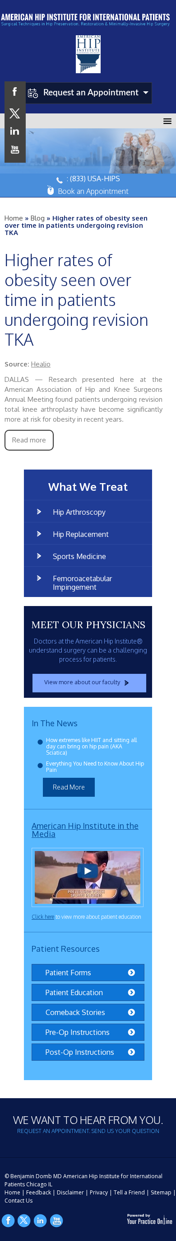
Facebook (8, 1220)
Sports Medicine (79, 556)
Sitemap (161, 1192)
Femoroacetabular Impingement (82, 583)
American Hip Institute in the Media (85, 830)
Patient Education (74, 992)
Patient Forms (68, 972)
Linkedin (40, 1220)
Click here (43, 916)
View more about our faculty (82, 682)
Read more (29, 440)
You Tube (57, 1220)
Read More (69, 787)
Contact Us (18, 1200)
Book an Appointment (93, 191)
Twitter (24, 1220)
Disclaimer (70, 1192)
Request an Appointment (91, 93)
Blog (38, 218)
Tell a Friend (129, 1192)
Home (14, 218)
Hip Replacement (81, 534)
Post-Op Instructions (80, 1052)
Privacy (99, 1192)
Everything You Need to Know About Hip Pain (95, 766)
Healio (41, 364)
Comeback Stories (75, 1012)
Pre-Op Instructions (78, 1032)
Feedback (38, 1192)
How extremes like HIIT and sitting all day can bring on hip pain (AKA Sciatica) (91, 746)
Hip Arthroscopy (79, 512)
